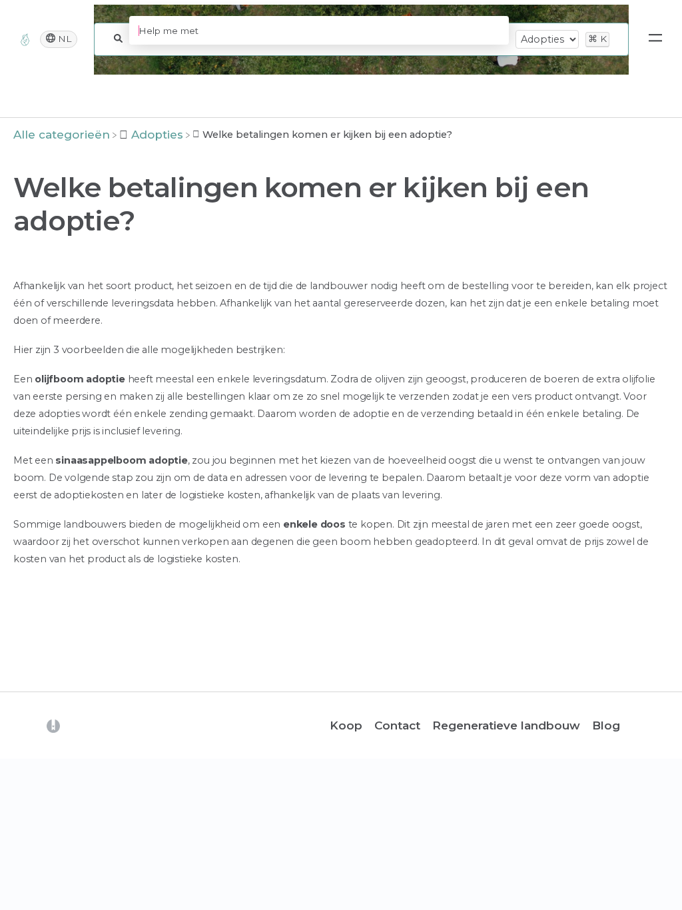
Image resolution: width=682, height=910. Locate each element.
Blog (606, 725)
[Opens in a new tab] (53, 725)
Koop (346, 725)
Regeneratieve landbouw (506, 725)
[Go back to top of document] (33, 840)
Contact (397, 725)
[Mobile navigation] (655, 39)
